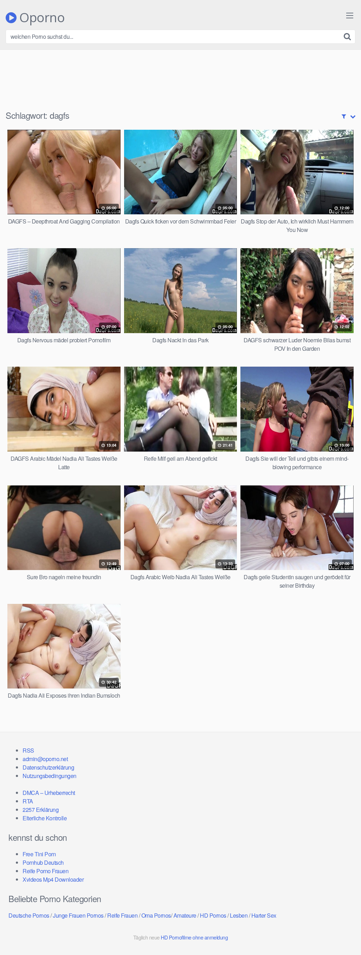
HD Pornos (213, 915)
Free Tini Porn (39, 854)
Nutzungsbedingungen (50, 776)
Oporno (41, 17)
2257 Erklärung (41, 810)
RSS (28, 750)
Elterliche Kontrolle (45, 818)
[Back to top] (341, 932)
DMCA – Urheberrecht (49, 793)
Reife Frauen (122, 915)
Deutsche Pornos (28, 915)
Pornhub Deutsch (43, 862)
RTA (28, 801)
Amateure (184, 915)
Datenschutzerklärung (48, 767)
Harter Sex (263, 915)
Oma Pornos (156, 915)
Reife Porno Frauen (45, 871)
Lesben (238, 915)
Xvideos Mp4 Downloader (53, 879)
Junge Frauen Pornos (78, 915)
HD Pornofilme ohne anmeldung (194, 937)
